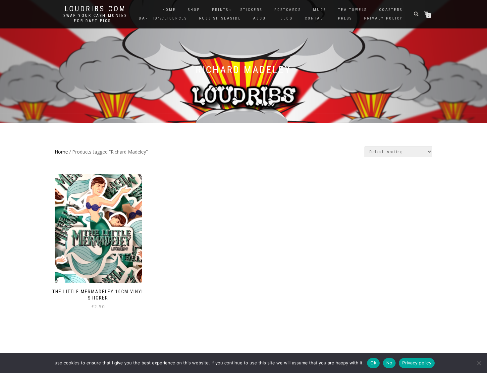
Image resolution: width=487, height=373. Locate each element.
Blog (287, 18)
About (261, 18)
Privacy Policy (383, 18)
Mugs (319, 10)
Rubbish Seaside (220, 18)
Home (169, 10)
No (389, 362)
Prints (220, 10)
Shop (194, 10)
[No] (478, 363)
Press (345, 18)
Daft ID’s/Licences (163, 18)
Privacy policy (416, 362)
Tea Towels (352, 10)
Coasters (391, 10)
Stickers (251, 10)
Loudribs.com (95, 9)
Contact (315, 18)
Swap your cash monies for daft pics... (95, 18)
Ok (373, 362)
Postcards (287, 10)
